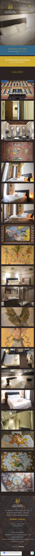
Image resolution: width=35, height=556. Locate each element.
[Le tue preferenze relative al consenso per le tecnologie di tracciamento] (32, 553)
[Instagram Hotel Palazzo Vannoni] (21, 519)
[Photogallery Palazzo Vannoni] (17, 89)
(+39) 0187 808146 (18, 62)
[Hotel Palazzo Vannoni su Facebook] (13, 519)
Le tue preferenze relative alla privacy (12, 552)
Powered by (17, 546)
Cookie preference (17, 526)
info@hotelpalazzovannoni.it (20, 515)
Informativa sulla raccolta (6, 554)
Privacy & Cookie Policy (17, 524)
